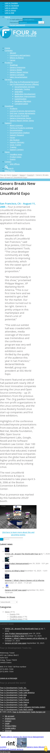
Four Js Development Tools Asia (13, 695)
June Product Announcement (16, 563)
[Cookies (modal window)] (46, 749)
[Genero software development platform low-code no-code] (18, 44)
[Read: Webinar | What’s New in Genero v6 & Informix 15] (7, 578)
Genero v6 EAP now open (15, 590)
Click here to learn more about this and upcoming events (18, 533)
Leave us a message (8, 678)
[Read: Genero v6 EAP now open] (7, 587)
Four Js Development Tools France (14, 699)
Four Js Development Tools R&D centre (16, 709)
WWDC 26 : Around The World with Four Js (22, 554)
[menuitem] (27, 48)
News (7, 612)
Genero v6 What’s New (14, 570)
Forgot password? (17, 25)
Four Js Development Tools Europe (14, 690)
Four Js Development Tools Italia (13, 704)
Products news (16, 619)
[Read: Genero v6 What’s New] (7, 568)
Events (13, 614)
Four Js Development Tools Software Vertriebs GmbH (22, 707)
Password (14, 22)
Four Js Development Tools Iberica (14, 702)
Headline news (16, 616)
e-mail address (16, 19)
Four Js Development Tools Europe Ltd (28, 712)
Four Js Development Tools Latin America (17, 692)
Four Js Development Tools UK (13, 697)
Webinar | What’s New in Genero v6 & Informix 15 (26, 638)
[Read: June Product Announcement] (7, 561)
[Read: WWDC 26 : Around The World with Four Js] (7, 551)
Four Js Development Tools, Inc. (13, 687)
